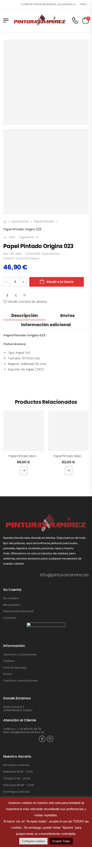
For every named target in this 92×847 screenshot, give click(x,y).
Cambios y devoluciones (20, 680)
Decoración (20, 221)
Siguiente (29, 237)
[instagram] (50, 739)
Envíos (7, 674)
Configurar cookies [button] (33, 841)
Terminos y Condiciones (20, 654)
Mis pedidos (11, 605)
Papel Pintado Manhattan (27, 456)
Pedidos (9, 661)
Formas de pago (15, 667)
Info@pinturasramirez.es (64, 575)
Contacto (9, 618)
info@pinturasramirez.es (27, 732)
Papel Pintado (44, 221)
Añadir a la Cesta (59, 282)
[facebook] (42, 739)
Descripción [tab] (24, 315)
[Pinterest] (24, 295)
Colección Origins (27, 258)
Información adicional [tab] (46, 325)
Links (83, 4)
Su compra (11, 598)
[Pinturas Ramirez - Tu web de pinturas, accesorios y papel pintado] (39, 20)
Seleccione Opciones (23, 470)
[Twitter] (15, 295)
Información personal (18, 611)
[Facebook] (7, 295)
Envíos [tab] (67, 315)
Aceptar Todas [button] (61, 841)
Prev (11, 237)
